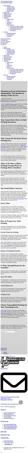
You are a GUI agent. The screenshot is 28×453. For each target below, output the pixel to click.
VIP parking (9, 245)
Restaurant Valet (8, 13)
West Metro (13, 30)
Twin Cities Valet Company (17, 26)
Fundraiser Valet (11, 9)
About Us (6, 18)
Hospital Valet (7, 15)
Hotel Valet (6, 12)
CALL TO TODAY (6, 39)
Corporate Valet (11, 8)
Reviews (9, 23)
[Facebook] (5, 404)
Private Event (7, 5)
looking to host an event (11, 104)
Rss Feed (6, 353)
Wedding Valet (10, 6)
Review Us (8, 444)
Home (5, 47)
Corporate (9, 36)
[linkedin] (14, 404)
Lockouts (11, 442)
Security (6, 32)
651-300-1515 (4, 368)
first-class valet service (6, 313)
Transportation (7, 16)
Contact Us (9, 22)
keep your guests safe (18, 198)
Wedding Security (11, 33)
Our (4, 348)
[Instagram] (20, 404)
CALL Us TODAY (5, 42)
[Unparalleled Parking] (6, 1)
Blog (8, 20)
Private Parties (10, 11)
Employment (10, 19)
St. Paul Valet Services (15, 29)
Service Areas (10, 25)
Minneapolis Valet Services (16, 27)
